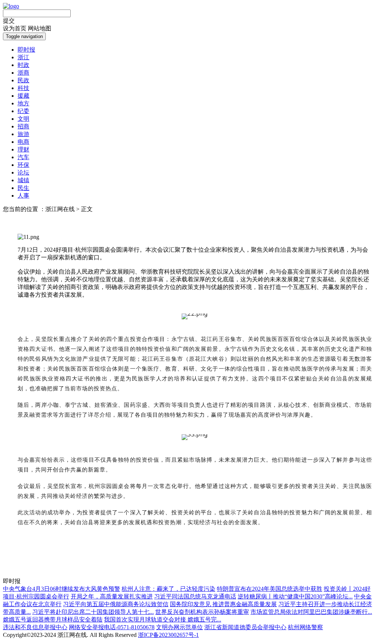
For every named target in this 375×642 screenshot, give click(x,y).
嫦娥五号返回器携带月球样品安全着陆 (53, 619)
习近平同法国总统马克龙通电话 (195, 596)
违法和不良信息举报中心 (35, 627)
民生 (23, 188)
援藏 (23, 96)
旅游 (23, 134)
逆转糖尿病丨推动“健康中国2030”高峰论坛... (295, 596)
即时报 (26, 49)
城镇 (23, 180)
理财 (23, 149)
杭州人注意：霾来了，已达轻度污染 (168, 589)
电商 (23, 142)
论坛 (23, 172)
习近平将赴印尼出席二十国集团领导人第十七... (93, 612)
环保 (23, 165)
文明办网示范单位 (179, 627)
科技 (23, 88)
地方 (23, 103)
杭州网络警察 (305, 627)
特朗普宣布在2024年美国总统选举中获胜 (269, 589)
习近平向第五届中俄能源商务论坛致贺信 (115, 604)
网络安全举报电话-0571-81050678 (112, 627)
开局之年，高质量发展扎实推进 (112, 596)
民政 (23, 80)
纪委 (23, 111)
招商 (23, 126)
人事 (23, 195)
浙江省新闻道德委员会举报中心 (245, 627)
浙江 (23, 57)
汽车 (23, 157)
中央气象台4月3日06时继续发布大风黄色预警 (61, 589)
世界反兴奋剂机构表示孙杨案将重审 (202, 612)
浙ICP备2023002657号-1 (168, 635)
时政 (23, 65)
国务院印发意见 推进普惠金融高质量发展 (223, 604)
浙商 (23, 73)
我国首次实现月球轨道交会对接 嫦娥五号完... (162, 619)
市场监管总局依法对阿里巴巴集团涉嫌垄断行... (311, 612)
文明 (23, 119)
